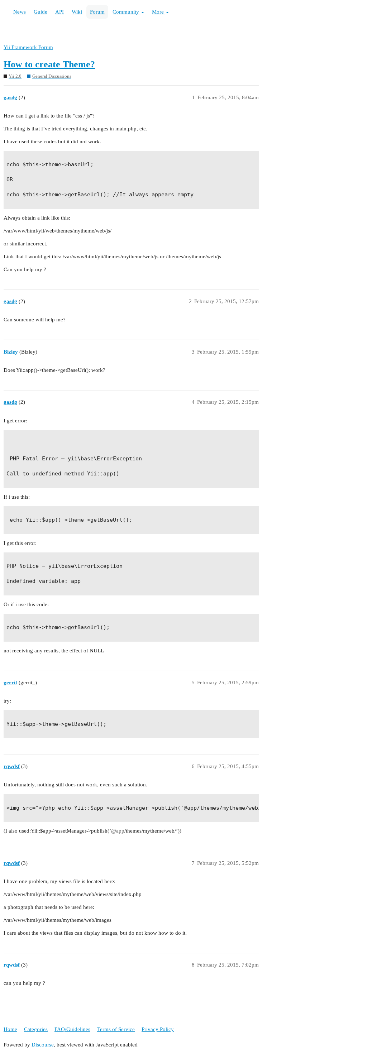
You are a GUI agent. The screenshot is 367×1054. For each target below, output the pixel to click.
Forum (97, 12)
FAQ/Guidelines (72, 1029)
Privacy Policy (158, 1029)
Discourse (43, 1045)
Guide (40, 12)
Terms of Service (116, 1029)
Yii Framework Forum (28, 47)
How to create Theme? (49, 64)
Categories (36, 1029)
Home (10, 1029)
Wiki (77, 12)
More (158, 12)
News (19, 12)
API (59, 12)
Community (126, 12)
